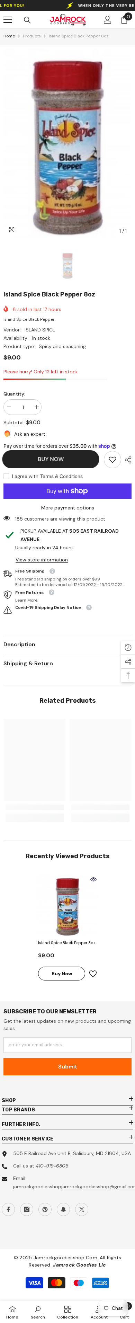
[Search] (27, 20)
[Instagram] (26, 1209)
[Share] (126, 460)
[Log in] (107, 20)
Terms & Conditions (61, 476)
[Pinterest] (45, 1209)
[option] (67, 143)
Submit (67, 1066)
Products (32, 36)
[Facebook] (8, 1209)
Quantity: (14, 394)
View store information (42, 560)
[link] (112, 459)
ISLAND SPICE (40, 330)
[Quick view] (93, 879)
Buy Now (52, 459)
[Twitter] (81, 1209)
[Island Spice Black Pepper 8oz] (67, 905)
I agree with (25, 476)
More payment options (67, 508)
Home (9, 36)
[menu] (7, 20)
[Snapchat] (63, 1209)
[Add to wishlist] (93, 973)
